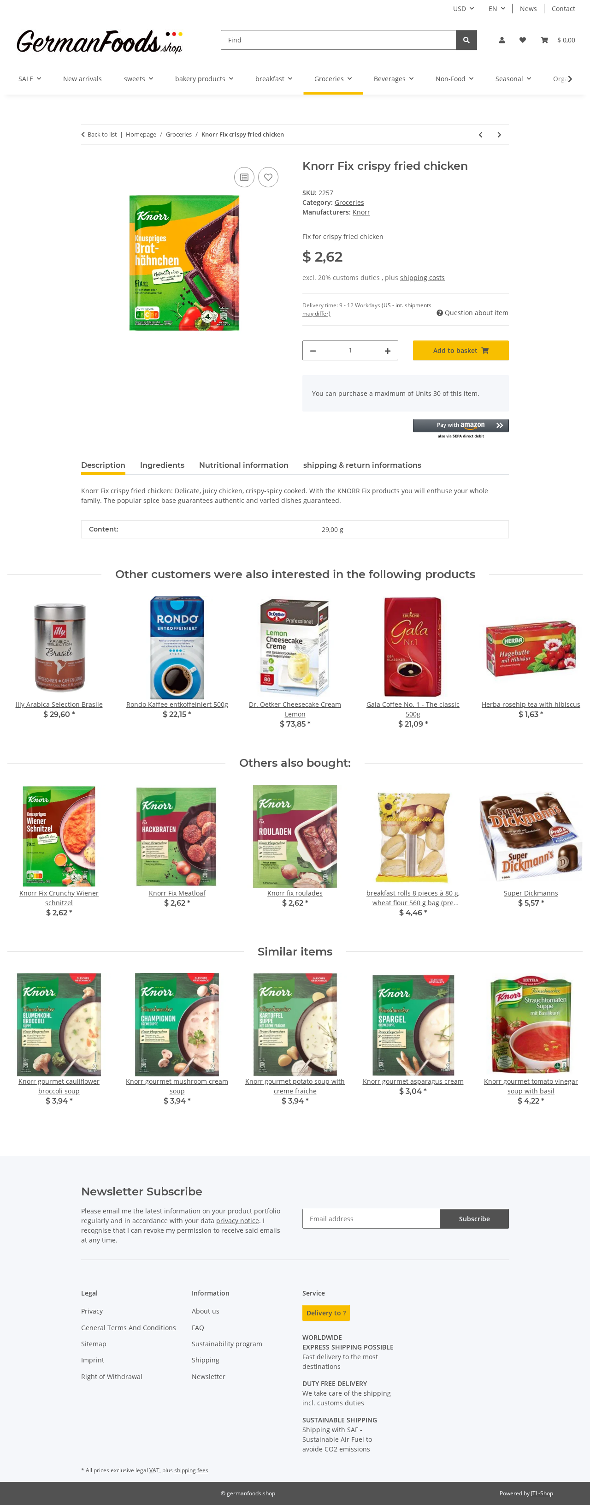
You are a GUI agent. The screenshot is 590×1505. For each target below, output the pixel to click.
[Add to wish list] (268, 177)
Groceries (349, 202)
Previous (22, 857)
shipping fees (191, 1470)
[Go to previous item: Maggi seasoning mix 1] (480, 134)
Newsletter (208, 1376)
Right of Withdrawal (111, 1376)
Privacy (92, 1311)
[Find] (466, 40)
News (528, 8)
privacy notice (237, 1220)
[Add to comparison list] (244, 177)
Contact (563, 8)
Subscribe (474, 1218)
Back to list (102, 134)
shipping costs (422, 277)
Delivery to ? (326, 1312)
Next (567, 857)
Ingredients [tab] (162, 465)
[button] (502, 40)
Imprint (92, 1360)
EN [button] (493, 8)
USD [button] (459, 8)
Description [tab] (103, 465)
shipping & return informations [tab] (362, 465)
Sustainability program (227, 1343)
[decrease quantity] (313, 350)
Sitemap (93, 1343)
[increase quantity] (388, 350)
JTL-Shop (542, 1493)
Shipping (205, 1360)
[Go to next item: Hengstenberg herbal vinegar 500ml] (499, 134)
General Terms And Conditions (128, 1327)
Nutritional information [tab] (244, 465)
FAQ (198, 1327)
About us (205, 1311)
